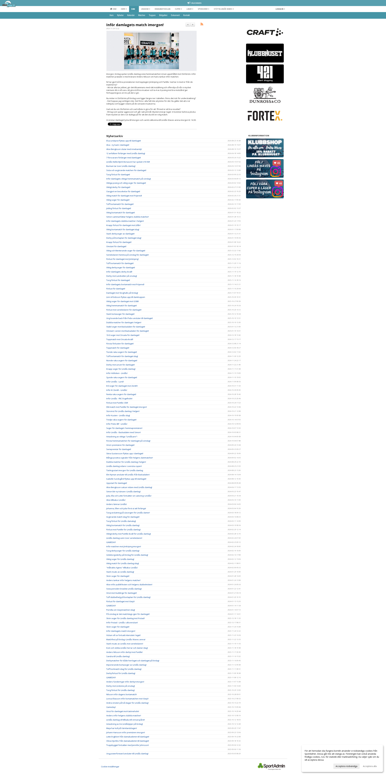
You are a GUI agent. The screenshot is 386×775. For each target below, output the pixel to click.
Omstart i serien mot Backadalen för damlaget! (127, 331)
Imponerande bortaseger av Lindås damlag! (126, 664)
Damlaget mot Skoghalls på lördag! (122, 292)
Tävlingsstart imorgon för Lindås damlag (124, 470)
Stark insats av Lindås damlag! (120, 571)
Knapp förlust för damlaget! (118, 242)
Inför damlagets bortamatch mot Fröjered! (125, 284)
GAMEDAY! (111, 542)
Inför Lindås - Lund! (115, 381)
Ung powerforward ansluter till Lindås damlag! (127, 753)
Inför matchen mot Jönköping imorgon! (123, 546)
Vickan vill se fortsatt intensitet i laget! (123, 635)
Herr (123, 9)
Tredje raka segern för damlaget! (121, 419)
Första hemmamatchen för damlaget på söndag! (128, 440)
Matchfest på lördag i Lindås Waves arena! (125, 639)
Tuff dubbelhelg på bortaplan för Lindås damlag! (128, 597)
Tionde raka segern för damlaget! (121, 352)
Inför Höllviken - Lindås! (117, 373)
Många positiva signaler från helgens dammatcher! (129, 457)
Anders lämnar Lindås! (116, 504)
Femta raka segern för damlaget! (121, 394)
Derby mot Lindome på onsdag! (120, 686)
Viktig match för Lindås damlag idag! (122, 563)
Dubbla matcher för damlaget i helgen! (123, 322)
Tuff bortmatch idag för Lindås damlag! (123, 669)
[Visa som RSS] (202, 24)
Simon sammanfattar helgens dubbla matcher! (127, 216)
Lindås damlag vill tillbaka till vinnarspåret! (125, 719)
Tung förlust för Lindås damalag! (121, 521)
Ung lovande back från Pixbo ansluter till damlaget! (129, 318)
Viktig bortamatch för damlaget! (120, 212)
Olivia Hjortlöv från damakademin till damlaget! (127, 741)
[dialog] (342, 758)
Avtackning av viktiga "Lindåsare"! (121, 436)
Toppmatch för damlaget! (117, 347)
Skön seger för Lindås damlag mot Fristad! (125, 618)
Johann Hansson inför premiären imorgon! (125, 732)
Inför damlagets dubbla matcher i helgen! (125, 221)
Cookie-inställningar (110, 766)
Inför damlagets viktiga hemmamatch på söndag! (128, 178)
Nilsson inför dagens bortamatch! (121, 694)
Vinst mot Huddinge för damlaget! (121, 593)
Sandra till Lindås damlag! (118, 656)
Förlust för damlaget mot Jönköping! (122, 259)
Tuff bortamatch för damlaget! (120, 204)
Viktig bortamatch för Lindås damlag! (122, 525)
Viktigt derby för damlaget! (118, 187)
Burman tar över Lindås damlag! (120, 166)
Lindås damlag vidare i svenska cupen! (124, 466)
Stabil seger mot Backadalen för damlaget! (125, 326)
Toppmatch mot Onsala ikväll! (119, 339)
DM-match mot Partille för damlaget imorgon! (126, 407)
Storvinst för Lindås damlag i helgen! (122, 411)
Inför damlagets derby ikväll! (119, 271)
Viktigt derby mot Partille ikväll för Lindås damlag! (128, 533)
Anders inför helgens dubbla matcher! (123, 715)
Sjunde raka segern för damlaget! (121, 377)
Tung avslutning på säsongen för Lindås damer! (128, 512)
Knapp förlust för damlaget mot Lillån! (123, 225)
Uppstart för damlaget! (116, 483)
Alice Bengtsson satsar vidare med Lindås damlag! (129, 487)
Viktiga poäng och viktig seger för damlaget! (126, 183)
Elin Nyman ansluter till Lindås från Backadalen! (128, 474)
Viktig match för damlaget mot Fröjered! (124, 195)
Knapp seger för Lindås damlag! (120, 369)
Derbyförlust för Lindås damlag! (120, 673)
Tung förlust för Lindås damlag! (120, 690)
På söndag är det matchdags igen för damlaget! (128, 614)
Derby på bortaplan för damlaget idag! (123, 238)
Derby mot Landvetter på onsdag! (121, 276)
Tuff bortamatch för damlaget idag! (122, 356)
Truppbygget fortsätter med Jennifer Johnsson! (127, 745)
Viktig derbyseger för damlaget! (120, 267)
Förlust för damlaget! (115, 288)
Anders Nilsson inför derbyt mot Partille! (124, 652)
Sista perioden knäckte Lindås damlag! (124, 588)
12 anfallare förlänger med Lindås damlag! (125, 153)
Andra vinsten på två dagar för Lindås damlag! (127, 702)
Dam (133, 9)
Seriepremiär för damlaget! (118, 449)
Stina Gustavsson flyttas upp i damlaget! (124, 453)
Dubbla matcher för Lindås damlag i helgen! (126, 462)
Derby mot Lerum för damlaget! (120, 364)
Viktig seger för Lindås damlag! (120, 559)
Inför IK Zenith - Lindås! (116, 390)
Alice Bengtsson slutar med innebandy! (124, 149)
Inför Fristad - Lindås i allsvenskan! (122, 622)
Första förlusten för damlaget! (120, 343)
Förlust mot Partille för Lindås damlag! (123, 529)
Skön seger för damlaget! (117, 576)
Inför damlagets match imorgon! (135, 24)
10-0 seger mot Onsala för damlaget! (122, 335)
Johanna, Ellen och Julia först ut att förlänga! (126, 508)
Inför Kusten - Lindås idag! (118, 415)
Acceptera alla (370, 766)
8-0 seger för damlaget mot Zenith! (122, 385)
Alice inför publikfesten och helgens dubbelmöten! (129, 584)
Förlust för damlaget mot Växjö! (120, 601)
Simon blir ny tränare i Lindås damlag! (123, 491)
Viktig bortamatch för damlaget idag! (122, 229)
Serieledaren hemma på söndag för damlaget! (127, 254)
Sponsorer (203, 9)
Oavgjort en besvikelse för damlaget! (123, 191)
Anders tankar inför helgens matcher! (123, 580)
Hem (114, 9)
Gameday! (111, 707)
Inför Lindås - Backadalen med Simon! (123, 432)
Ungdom (145, 9)
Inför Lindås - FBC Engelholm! (119, 398)
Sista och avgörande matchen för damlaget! (126, 170)
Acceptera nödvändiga (346, 766)
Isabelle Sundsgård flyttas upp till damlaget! (126, 478)
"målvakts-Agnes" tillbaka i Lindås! (122, 567)
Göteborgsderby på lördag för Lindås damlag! (127, 555)
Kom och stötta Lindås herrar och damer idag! (127, 648)
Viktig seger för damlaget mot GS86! (122, 301)
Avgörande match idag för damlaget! (122, 517)
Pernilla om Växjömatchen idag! (120, 609)
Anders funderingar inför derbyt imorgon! (125, 681)
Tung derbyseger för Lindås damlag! (122, 550)
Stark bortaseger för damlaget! (120, 314)
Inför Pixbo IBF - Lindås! (116, 424)
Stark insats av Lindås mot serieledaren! (124, 643)
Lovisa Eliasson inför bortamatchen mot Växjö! (127, 698)
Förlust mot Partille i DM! (117, 402)
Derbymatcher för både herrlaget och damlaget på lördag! (132, 660)
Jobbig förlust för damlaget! (118, 208)
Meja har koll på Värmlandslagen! (121, 728)
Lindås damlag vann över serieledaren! (124, 538)
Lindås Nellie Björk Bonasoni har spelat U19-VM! (128, 161)
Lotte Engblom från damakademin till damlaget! (127, 736)
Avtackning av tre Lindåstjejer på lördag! (124, 724)
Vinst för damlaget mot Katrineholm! (122, 711)
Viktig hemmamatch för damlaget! (121, 305)
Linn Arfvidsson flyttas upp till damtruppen (125, 297)
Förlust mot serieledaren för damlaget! (123, 309)
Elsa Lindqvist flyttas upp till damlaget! (123, 140)
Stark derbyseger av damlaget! (120, 233)
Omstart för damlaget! (116, 246)
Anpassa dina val (313, 765)
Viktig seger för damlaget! (118, 200)
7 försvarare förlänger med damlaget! (123, 157)
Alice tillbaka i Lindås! (115, 500)
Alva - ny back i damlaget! (117, 145)
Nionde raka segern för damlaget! (121, 360)
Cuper (177, 9)
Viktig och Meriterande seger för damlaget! (125, 250)
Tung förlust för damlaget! (118, 174)
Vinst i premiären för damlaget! (120, 445)
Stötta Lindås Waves (223, 9)
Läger (189, 9)
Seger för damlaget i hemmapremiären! (124, 428)
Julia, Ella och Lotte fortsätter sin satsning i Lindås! (128, 495)
